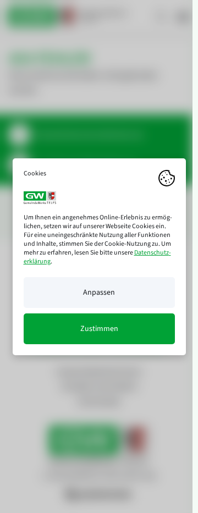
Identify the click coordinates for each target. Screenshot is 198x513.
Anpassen (99, 292)
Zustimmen (99, 328)
